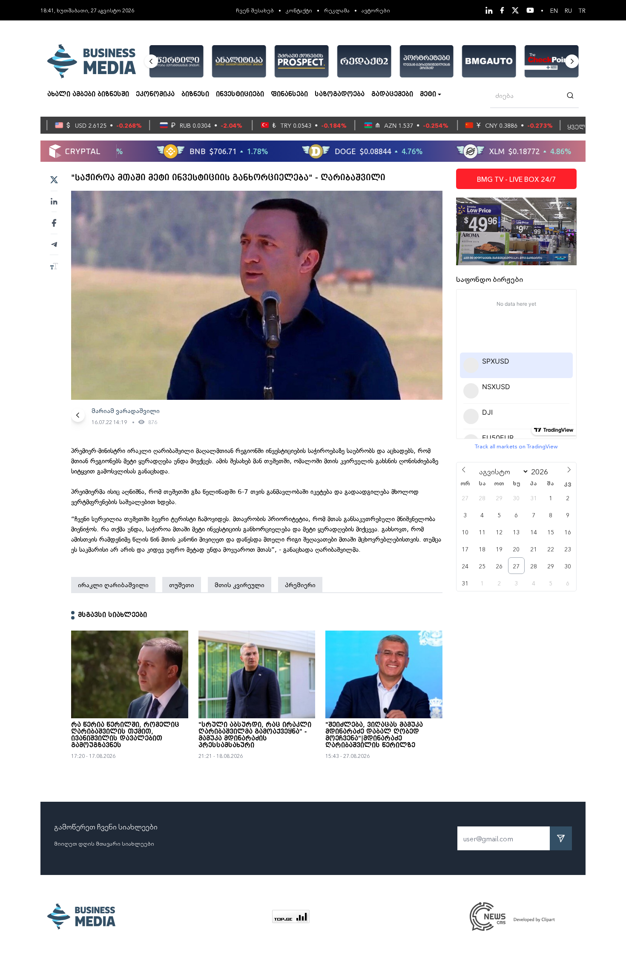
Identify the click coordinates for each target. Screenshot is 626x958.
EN (554, 10)
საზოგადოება (340, 94)
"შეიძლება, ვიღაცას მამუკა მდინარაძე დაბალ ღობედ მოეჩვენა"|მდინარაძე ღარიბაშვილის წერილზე (374, 735)
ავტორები (376, 10)
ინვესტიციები (240, 94)
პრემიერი (300, 584)
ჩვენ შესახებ (255, 10)
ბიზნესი (195, 94)
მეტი (428, 94)
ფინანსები (289, 94)
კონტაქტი (299, 10)
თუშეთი (181, 584)
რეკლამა (337, 10)
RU (568, 10)
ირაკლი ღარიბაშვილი (113, 584)
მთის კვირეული (239, 584)
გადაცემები (392, 94)
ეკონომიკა (155, 94)
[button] (151, 61)
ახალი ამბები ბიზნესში (88, 94)
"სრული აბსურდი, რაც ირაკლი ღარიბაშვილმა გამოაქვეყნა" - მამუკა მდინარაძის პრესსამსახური (254, 735)
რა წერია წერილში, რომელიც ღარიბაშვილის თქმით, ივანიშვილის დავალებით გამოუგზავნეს (125, 735)
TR (582, 10)
